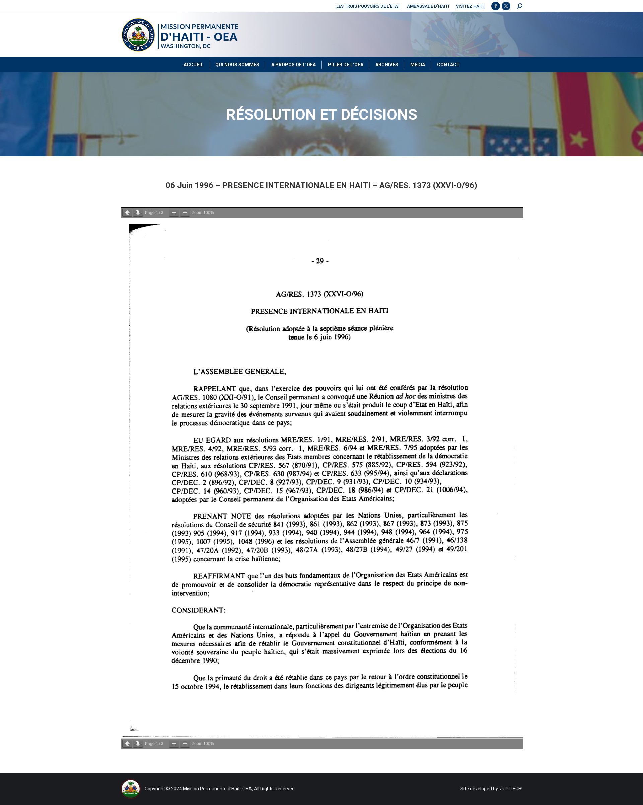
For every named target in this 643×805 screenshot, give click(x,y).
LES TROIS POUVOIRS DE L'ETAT (368, 6)
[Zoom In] (185, 213)
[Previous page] (127, 213)
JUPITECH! (511, 788)
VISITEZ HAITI (470, 6)
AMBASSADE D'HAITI (428, 6)
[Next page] (138, 213)
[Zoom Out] (174, 213)
